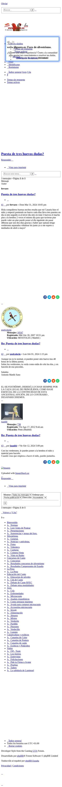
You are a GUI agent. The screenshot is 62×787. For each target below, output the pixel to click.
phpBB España (32, 761)
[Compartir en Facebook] (45, 297)
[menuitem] (10, 62)
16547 (20, 332)
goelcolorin (6, 330)
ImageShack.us (22, 473)
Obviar (4, 3)
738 (19, 424)
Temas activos (13, 82)
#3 (2, 445)
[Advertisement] (47, 26)
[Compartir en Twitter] (49, 297)
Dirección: (27, 497)
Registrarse (33, 58)
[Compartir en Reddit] (53, 297)
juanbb (4, 422)
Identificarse (21, 58)
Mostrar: (7, 494)
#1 (2, 205)
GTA (35, 751)
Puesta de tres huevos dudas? (22, 154)
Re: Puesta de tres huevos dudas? (20, 343)
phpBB (20, 756)
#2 (2, 354)
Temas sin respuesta (16, 79)
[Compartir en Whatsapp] (57, 297)
